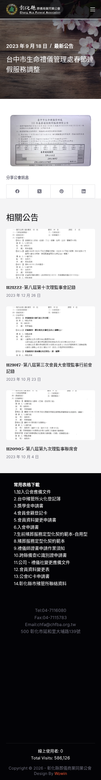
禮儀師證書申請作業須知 (41, 548)
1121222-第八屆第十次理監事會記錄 (41, 287)
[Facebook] (17, 191)
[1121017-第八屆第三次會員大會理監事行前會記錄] (50, 331)
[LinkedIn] (84, 191)
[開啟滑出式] (92, 9)
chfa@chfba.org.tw (56, 624)
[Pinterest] (62, 191)
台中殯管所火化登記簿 (39, 498)
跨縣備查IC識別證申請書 (43, 555)
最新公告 (64, 46)
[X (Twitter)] (40, 191)
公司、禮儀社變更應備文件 (44, 562)
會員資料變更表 (34, 569)
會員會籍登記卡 (32, 513)
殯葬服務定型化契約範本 (41, 541)
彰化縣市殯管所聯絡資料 (43, 583)
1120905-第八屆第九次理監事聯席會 (42, 448)
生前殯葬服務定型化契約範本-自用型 (52, 534)
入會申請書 (28, 527)
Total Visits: (42, 757)
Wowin (60, 773)
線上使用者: (49, 751)
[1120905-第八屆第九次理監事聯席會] (50, 415)
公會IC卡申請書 (34, 576)
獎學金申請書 (30, 505)
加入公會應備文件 (33, 492)
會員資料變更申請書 (37, 520)
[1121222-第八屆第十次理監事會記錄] (50, 254)
